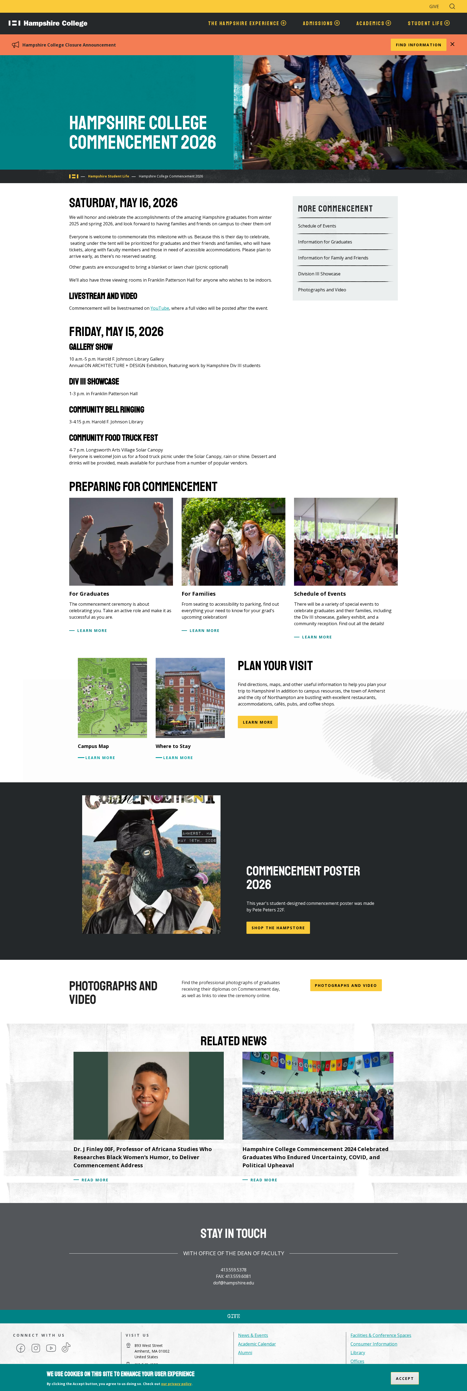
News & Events (253, 1335)
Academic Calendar (257, 1344)
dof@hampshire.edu (233, 1283)
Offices (357, 1361)
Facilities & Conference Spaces (381, 1335)
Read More (95, 1179)
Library (358, 1353)
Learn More (92, 630)
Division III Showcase (319, 274)
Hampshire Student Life (108, 176)
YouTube (160, 308)
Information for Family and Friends (333, 258)
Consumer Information (374, 1344)
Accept (405, 1378)
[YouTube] (51, 1352)
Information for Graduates (325, 242)
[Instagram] (35, 1352)
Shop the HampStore (278, 927)
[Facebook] (20, 1352)
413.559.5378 (233, 1270)
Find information (419, 44)
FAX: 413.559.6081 (233, 1276)
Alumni (245, 1353)
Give (434, 6)
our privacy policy (176, 1384)
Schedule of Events (317, 226)
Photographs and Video (322, 290)
